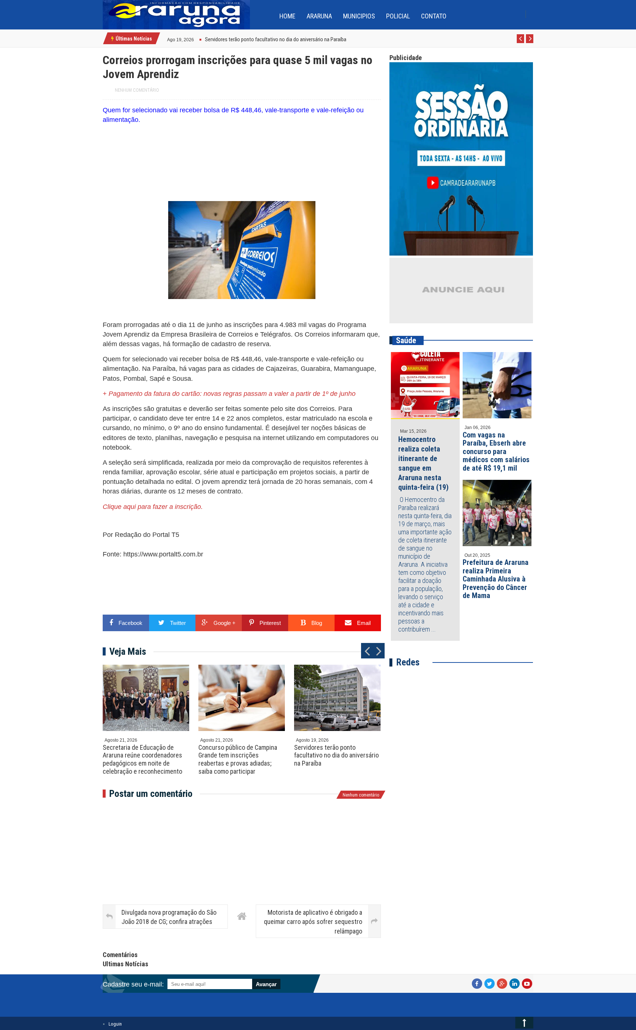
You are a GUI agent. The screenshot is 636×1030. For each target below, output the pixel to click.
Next (530, 42)
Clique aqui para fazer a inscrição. (153, 506)
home (287, 16)
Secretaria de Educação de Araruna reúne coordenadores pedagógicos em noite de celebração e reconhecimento (142, 759)
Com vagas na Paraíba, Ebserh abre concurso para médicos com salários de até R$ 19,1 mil (496, 451)
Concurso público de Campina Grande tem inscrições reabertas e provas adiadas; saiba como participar (237, 759)
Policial (398, 16)
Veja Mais (127, 651)
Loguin (115, 1024)
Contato (433, 16)
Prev (520, 42)
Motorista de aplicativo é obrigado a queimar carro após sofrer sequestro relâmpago (313, 921)
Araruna (319, 16)
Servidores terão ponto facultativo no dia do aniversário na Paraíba (336, 755)
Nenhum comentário (137, 90)
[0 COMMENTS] (195, 39)
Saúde (406, 340)
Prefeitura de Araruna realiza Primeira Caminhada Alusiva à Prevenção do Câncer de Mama (496, 579)
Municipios (359, 16)
